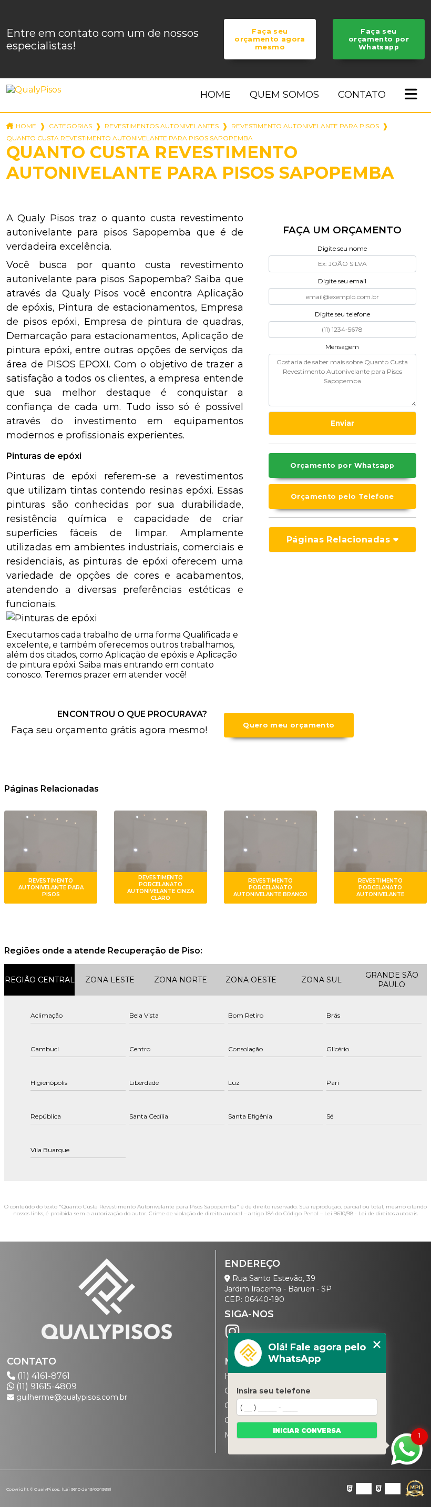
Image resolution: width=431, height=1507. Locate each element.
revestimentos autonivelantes (162, 126)
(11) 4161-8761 (42, 1376)
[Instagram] (232, 1331)
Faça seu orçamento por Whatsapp (378, 39)
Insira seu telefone (274, 1391)
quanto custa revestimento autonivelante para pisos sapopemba (129, 138)
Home (215, 94)
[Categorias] (411, 95)
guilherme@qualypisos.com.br (70, 1397)
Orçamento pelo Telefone (342, 496)
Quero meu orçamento (288, 725)
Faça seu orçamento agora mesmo (269, 39)
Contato (362, 94)
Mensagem (342, 347)
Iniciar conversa (307, 1430)
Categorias (70, 126)
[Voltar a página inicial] (35, 90)
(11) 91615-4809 (45, 1386)
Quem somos (284, 94)
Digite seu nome (342, 248)
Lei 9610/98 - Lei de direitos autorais (370, 1213)
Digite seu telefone (342, 314)
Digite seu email (342, 281)
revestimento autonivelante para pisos (305, 126)
